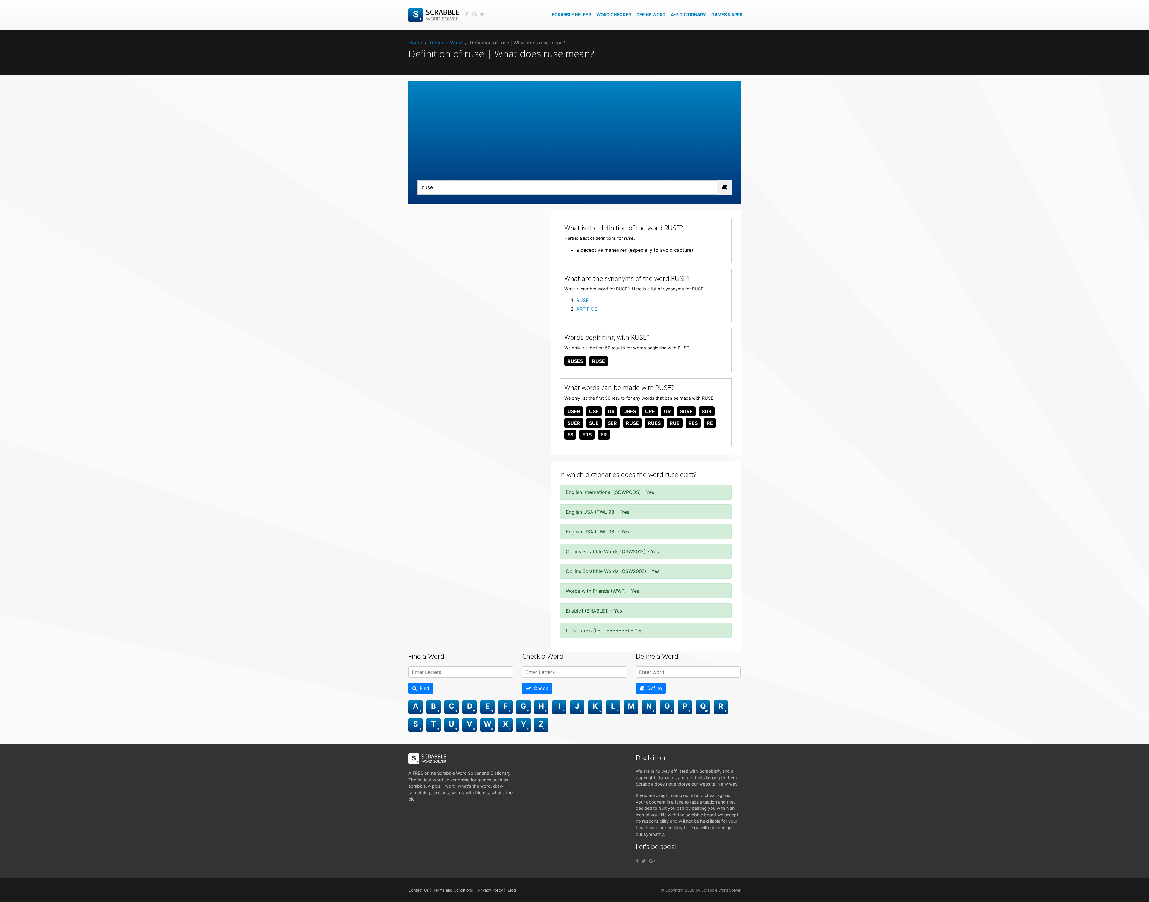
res (693, 423)
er (604, 435)
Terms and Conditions (453, 890)
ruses (575, 361)
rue (675, 423)
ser (612, 423)
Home (415, 43)
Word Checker (613, 14)
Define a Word (446, 43)
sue (594, 423)
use (594, 411)
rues (654, 423)
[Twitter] (644, 861)
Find (423, 688)
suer (573, 423)
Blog (512, 890)
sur (707, 411)
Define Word (650, 14)
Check (539, 688)
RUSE (582, 300)
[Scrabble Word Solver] (434, 14)
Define (653, 688)
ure (650, 411)
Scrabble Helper (571, 14)
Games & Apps (726, 14)
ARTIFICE (586, 309)
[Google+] (652, 861)
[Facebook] (637, 861)
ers (587, 435)
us (611, 411)
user (573, 411)
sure (686, 411)
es (570, 435)
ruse (598, 361)
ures (629, 411)
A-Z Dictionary (688, 14)
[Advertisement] (574, 135)
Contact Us (418, 890)
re (710, 423)
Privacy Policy (490, 890)
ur (667, 411)
